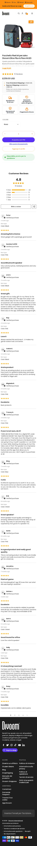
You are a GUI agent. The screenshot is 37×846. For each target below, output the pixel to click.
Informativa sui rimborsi (10, 823)
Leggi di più (6, 68)
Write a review (16, 206)
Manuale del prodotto (7, 777)
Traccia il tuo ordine (7, 799)
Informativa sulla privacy (26, 767)
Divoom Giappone (9, 781)
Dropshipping (7, 773)
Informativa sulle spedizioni (13, 831)
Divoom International (15, 821)
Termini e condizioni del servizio (14, 828)
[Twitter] (7, 745)
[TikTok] (15, 745)
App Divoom (7, 803)
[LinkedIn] (23, 745)
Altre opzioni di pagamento (18, 144)
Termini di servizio (26, 777)
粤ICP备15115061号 (10, 834)
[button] (11, 124)
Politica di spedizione (23, 773)
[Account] (22, 13)
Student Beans (8, 766)
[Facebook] (3, 745)
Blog (4, 770)
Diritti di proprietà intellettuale (26, 781)
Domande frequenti (6, 793)
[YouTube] (19, 745)
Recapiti (27, 831)
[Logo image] (5, 13)
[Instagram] (11, 745)
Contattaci (6, 789)
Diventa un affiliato (10, 763)
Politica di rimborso (27, 763)
